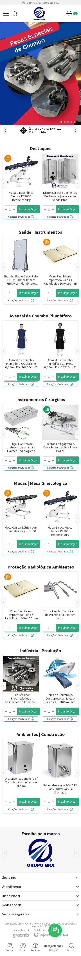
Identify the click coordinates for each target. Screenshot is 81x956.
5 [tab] (75, 122)
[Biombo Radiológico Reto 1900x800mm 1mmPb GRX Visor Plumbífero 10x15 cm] (21, 270)
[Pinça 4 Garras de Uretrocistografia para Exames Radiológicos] (21, 438)
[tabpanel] (40, 73)
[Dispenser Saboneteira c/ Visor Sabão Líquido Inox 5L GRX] (21, 776)
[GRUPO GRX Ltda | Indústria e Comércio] (39, 13)
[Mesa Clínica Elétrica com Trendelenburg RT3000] (21, 522)
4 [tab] (71, 122)
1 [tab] (60, 122)
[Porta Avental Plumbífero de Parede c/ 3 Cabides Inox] (60, 605)
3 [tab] (68, 122)
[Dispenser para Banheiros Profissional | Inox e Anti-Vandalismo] (60, 187)
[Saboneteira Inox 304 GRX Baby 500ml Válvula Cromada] (60, 776)
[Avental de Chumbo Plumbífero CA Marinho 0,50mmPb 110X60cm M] (21, 354)
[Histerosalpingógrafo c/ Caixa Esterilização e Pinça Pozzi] (60, 438)
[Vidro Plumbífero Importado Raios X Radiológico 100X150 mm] (60, 270)
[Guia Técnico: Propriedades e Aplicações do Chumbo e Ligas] (21, 689)
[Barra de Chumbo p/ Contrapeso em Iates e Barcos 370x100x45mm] (60, 689)
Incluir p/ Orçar (28, 209)
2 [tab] (65, 122)
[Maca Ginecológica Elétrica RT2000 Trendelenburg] (21, 187)
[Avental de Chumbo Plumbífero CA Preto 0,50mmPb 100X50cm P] (60, 354)
